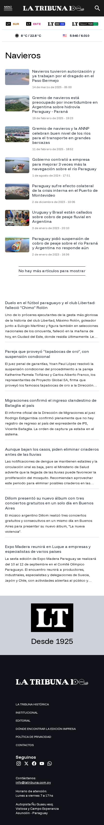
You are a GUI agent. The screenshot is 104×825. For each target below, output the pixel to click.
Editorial (23, 720)
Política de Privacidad (33, 737)
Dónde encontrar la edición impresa (46, 729)
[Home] (53, 8)
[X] (26, 763)
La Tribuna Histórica (32, 704)
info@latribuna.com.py (33, 782)
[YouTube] (42, 763)
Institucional (27, 712)
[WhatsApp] (49, 763)
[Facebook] (34, 763)
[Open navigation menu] (8, 10)
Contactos (25, 745)
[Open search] (97, 8)
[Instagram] (19, 763)
